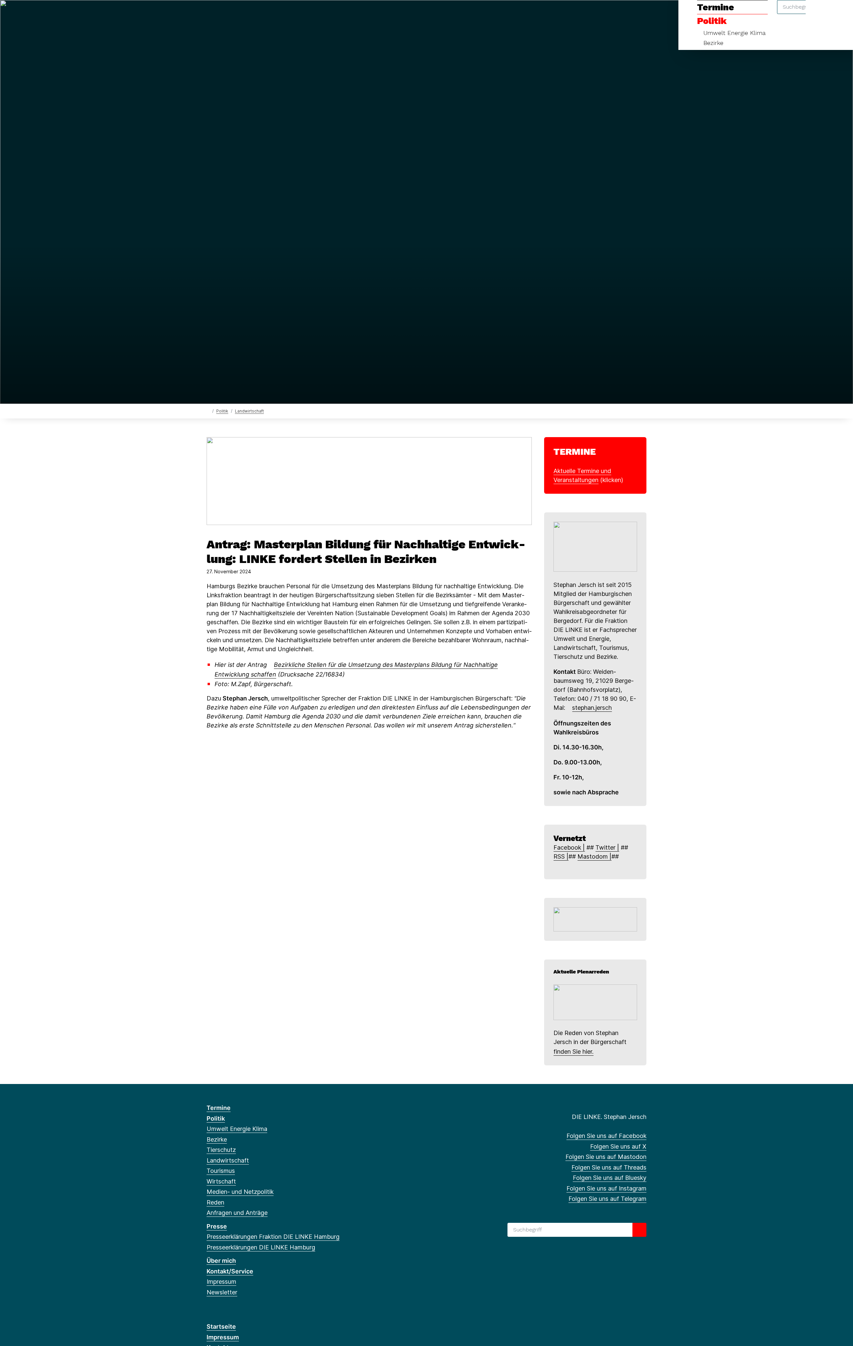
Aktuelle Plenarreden (581, 971)
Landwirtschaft (249, 410)
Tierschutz (221, 1149)
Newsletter (222, 1292)
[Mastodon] (232, 14)
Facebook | (569, 847)
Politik (222, 410)
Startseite (221, 1326)
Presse (217, 1226)
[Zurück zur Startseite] (208, 410)
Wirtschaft (221, 1181)
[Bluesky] (254, 14)
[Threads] (243, 14)
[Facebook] (210, 14)
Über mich (221, 1260)
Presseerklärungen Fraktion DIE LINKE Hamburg (273, 1236)
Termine (219, 1107)
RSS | (560, 856)
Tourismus (221, 1170)
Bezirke (713, 42)
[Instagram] (264, 14)
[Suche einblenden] (819, 13)
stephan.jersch (592, 707)
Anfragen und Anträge (237, 1212)
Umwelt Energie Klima (734, 32)
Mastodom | (594, 856)
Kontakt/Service (230, 1271)
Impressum (221, 1281)
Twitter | (607, 847)
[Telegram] (275, 14)
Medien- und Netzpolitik (240, 1191)
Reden (215, 1202)
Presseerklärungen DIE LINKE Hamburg (261, 1247)
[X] (221, 14)
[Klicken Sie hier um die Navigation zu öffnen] (839, 13)
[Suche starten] (639, 1230)
